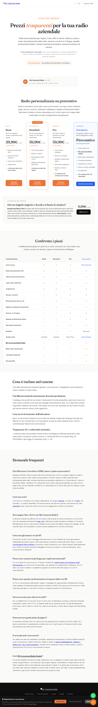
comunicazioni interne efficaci (23, 544)
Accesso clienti (88, 3)
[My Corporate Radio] (11, 3)
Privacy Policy (29, 694)
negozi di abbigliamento (63, 642)
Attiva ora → (83, 212)
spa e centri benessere (30, 645)
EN (79, 3)
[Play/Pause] (25, 81)
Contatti (61, 694)
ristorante (16, 506)
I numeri (53, 694)
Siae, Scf (40, 521)
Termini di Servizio (42, 694)
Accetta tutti (60, 701)
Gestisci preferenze (75, 701)
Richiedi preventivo (14, 183)
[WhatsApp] (93, 695)
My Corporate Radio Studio (15, 343)
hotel (78, 501)
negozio (61, 501)
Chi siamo (70, 694)
